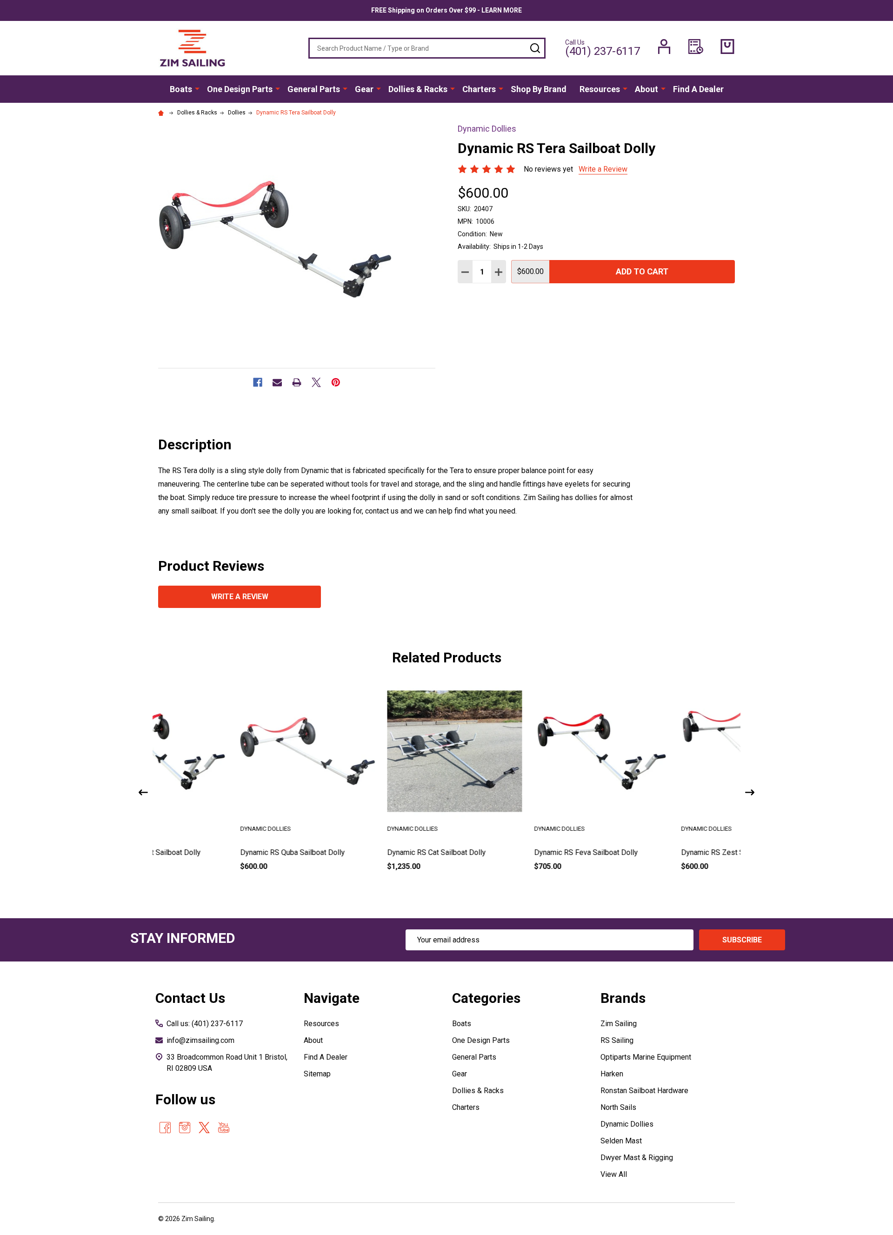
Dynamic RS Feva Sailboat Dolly (504, 852)
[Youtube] (223, 1127)
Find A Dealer (698, 89)
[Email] (277, 382)
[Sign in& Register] (664, 46)
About (646, 89)
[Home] (162, 112)
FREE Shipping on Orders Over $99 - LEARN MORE (446, 10)
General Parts (313, 89)
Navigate (332, 998)
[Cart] (727, 46)
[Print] (296, 382)
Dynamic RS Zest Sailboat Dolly (651, 852)
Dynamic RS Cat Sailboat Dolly (355, 852)
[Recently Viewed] (695, 46)
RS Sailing (616, 1040)
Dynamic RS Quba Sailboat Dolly (211, 852)
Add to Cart (642, 271)
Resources (600, 89)
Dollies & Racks (417, 89)
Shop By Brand (538, 89)
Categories (486, 998)
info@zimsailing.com (200, 1040)
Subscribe (742, 939)
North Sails (618, 1107)
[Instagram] (184, 1127)
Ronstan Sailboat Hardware (644, 1090)
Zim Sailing (618, 1023)
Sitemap (317, 1073)
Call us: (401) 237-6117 (205, 1023)
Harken (611, 1073)
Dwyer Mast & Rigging (636, 1157)
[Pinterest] (335, 382)
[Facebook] (257, 382)
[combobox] (427, 48)
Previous (143, 792)
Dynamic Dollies (626, 1124)
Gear (364, 89)
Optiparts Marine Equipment (645, 1057)
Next (749, 792)
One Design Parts (240, 89)
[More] (197, 88)
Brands (623, 998)
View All (613, 1174)
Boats (181, 89)
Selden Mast (621, 1140)
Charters (479, 89)
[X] (316, 382)
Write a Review (603, 169)
